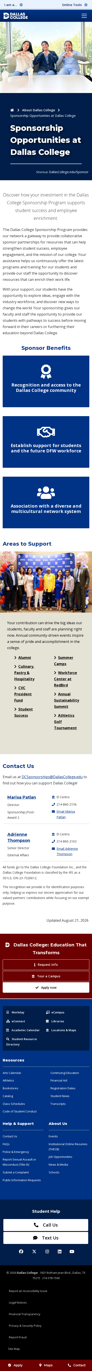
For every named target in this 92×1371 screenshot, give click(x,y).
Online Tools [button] (72, 5)
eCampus (57, 1012)
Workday (18, 1012)
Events (53, 1136)
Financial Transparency (24, 1314)
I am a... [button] (11, 5)
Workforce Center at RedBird (65, 679)
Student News (59, 1096)
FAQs (6, 1144)
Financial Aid (58, 1080)
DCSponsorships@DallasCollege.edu (52, 776)
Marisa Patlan (21, 797)
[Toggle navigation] (84, 16)
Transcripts (58, 1104)
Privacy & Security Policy (25, 1326)
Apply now (48, 987)
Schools (54, 1172)
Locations (63, 1030)
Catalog (8, 1096)
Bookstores (10, 1088)
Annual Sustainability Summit (66, 700)
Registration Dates (62, 1088)
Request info (48, 964)
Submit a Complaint (16, 1172)
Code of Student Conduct (20, 1111)
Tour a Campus (48, 976)
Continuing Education (64, 1073)
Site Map (14, 1349)
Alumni (24, 657)
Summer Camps (63, 660)
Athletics (8, 1080)
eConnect (18, 1021)
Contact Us (10, 1136)
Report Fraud (18, 1337)
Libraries (57, 1021)
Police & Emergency (16, 1152)
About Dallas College (38, 110)
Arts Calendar (12, 1073)
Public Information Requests (22, 1180)
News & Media (58, 1164)
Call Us (50, 1225)
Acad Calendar (26, 1030)
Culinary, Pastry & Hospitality (24, 672)
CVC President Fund (23, 694)
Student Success (23, 712)
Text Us (50, 1238)
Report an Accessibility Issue (28, 1291)
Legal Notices (18, 1302)
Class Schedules (14, 1104)
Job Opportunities (60, 1157)
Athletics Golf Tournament (65, 721)
